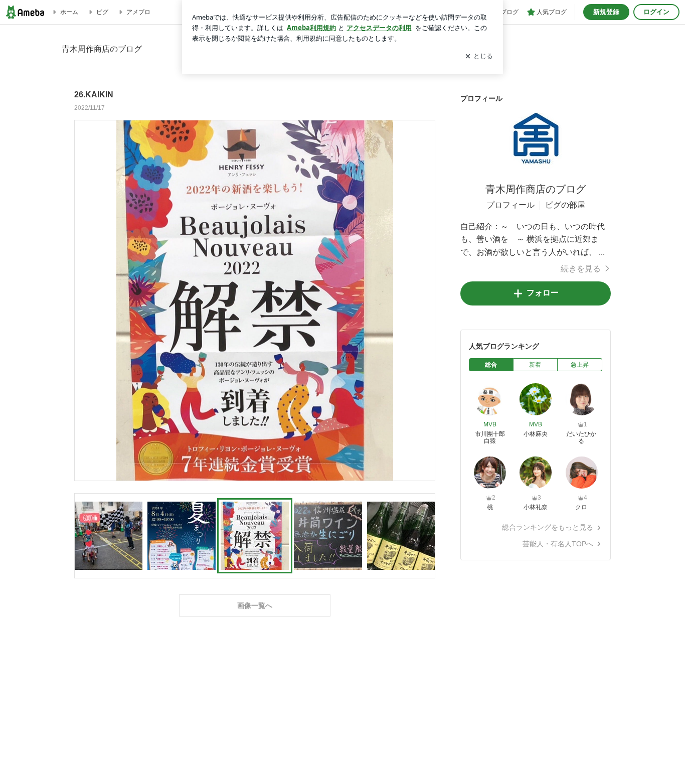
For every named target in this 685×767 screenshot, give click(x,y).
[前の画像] (84, 300)
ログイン (656, 12)
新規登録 (606, 12)
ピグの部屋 (565, 205)
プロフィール (510, 205)
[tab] (491, 364)
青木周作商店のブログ (535, 189)
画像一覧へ (254, 605)
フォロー (543, 292)
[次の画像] (424, 300)
